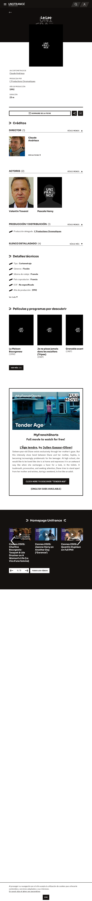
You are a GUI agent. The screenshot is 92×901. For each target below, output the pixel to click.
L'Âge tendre (28, 447)
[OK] (46, 897)
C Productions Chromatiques (22, 81)
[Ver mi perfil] (84, 4)
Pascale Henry (45, 211)
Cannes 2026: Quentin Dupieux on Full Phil (71, 547)
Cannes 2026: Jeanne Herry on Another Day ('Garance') (44, 548)
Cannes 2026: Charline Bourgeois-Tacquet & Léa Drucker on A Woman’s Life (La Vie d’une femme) (19, 552)
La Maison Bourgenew (15, 350)
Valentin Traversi (18, 211)
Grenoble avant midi (77, 348)
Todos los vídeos (40, 571)
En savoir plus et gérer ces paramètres (24, 891)
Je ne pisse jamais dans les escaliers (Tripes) (47, 351)
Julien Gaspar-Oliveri (57, 447)
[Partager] (74, 113)
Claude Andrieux (17, 73)
